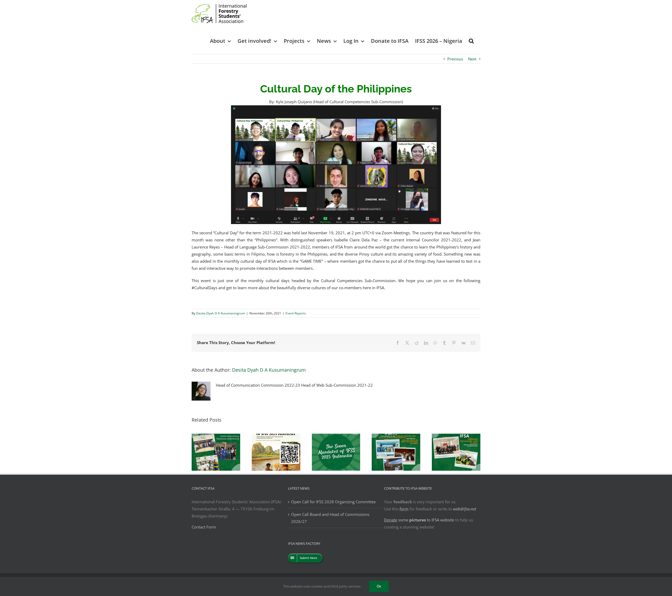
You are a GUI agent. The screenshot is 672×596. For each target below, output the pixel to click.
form (404, 508)
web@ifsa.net (464, 508)
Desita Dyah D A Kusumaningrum (220, 313)
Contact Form (204, 527)
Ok (379, 586)
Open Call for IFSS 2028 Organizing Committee (333, 501)
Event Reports (296, 313)
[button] (471, 40)
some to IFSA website (419, 519)
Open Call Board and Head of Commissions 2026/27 (330, 518)
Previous (455, 58)
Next (472, 58)
